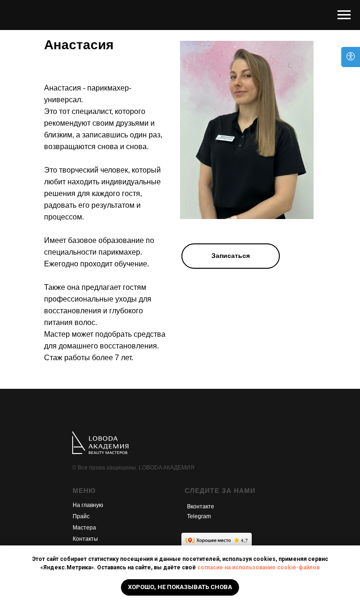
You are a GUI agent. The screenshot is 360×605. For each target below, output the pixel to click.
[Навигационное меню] (344, 15)
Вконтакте (200, 506)
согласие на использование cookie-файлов (258, 567)
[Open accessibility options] (350, 57)
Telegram (199, 516)
